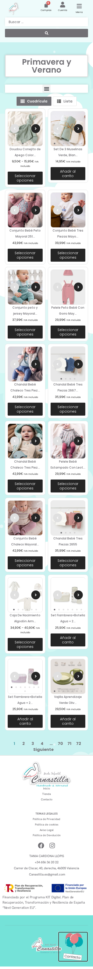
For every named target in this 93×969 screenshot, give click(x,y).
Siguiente (43, 749)
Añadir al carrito (68, 173)
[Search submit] (46, 33)
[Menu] (79, 6)
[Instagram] (52, 845)
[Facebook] (41, 845)
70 (60, 743)
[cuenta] (62, 4)
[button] (46, 89)
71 (69, 743)
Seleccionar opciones (25, 178)
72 (78, 743)
